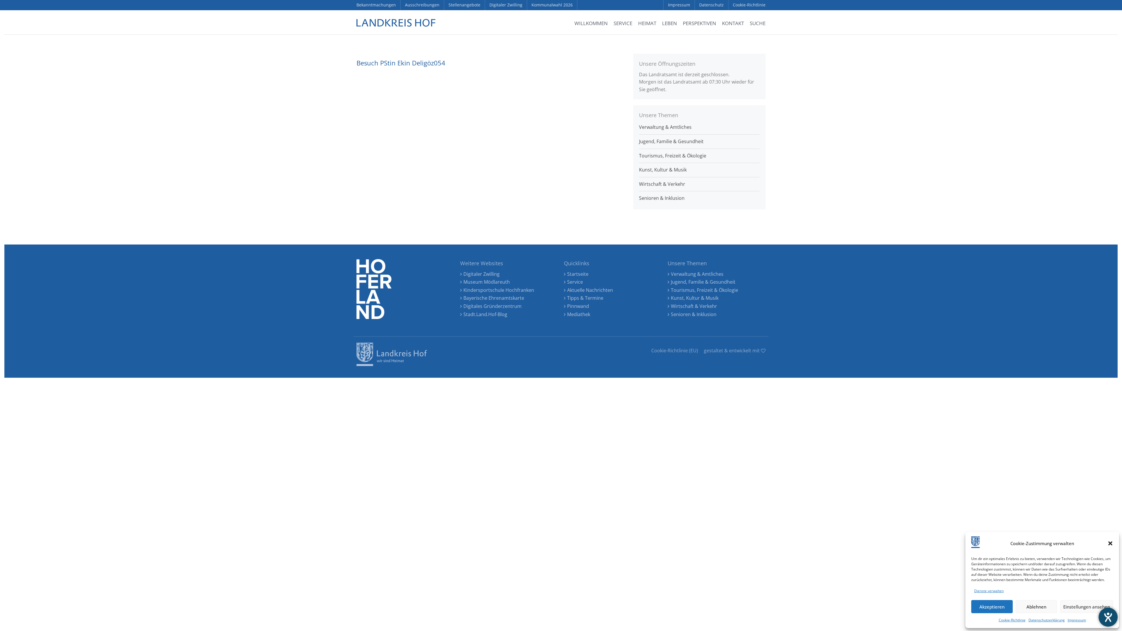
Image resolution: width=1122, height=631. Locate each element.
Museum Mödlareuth (486, 282)
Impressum (1077, 620)
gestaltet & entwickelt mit (732, 350)
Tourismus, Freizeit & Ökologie (672, 155)
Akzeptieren (992, 607)
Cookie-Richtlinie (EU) (674, 350)
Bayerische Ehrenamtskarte (493, 298)
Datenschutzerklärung (1046, 620)
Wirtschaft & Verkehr (662, 184)
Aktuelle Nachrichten (590, 290)
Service (575, 282)
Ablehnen (1036, 607)
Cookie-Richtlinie (1012, 620)
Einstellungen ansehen (1086, 607)
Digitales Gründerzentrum (492, 306)
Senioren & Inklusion (662, 198)
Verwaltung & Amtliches (665, 127)
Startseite (577, 274)
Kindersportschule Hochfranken (498, 290)
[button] (1110, 543)
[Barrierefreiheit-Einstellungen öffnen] (1108, 617)
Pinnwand (578, 306)
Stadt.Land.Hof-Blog (485, 314)
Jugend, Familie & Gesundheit (671, 141)
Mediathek (578, 314)
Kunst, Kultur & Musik (663, 170)
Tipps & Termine (585, 298)
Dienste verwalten (989, 590)
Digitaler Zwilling (481, 274)
